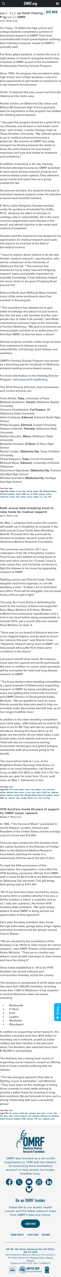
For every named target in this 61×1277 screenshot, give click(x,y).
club (32, 790)
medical (3, 795)
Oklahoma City (46, 1116)
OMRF (24, 494)
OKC (41, 491)
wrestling (46, 798)
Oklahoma (36, 1116)
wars (40, 1119)
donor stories (19, 793)
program (42, 494)
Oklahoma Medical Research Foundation (39, 795)
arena (16, 790)
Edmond (12, 491)
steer (40, 798)
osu (28, 494)
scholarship (4, 497)
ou (31, 494)
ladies (11, 1116)
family (38, 793)
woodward (46, 1119)
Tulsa (45, 497)
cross (44, 790)
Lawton (16, 1116)
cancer (27, 790)
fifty (1, 1116)
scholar (48, 494)
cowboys (38, 790)
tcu (41, 497)
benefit (21, 790)
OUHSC (35, 494)
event (33, 793)
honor (6, 1116)
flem (23, 491)
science (12, 497)
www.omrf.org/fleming (33, 379)
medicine (10, 795)
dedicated (10, 793)
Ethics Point (33, 1235)
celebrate (32, 1114)
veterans (30, 1119)
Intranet (46, 1235)
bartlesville (24, 1114)
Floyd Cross (46, 793)
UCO (49, 497)
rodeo (18, 798)
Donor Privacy (17, 1235)
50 (10, 1114)
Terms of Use (37, 1257)
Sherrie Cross (32, 798)
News (11, 489)
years (53, 1119)
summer (23, 497)
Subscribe (30, 1224)
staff (17, 497)
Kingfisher (55, 793)
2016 (11, 790)
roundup (23, 798)
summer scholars (33, 497)
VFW (35, 1119)
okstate (18, 494)
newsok (35, 491)
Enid (55, 1114)
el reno (18, 491)
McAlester (24, 1116)
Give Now (52, 12)
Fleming (29, 491)
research (11, 798)
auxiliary (15, 1114)
